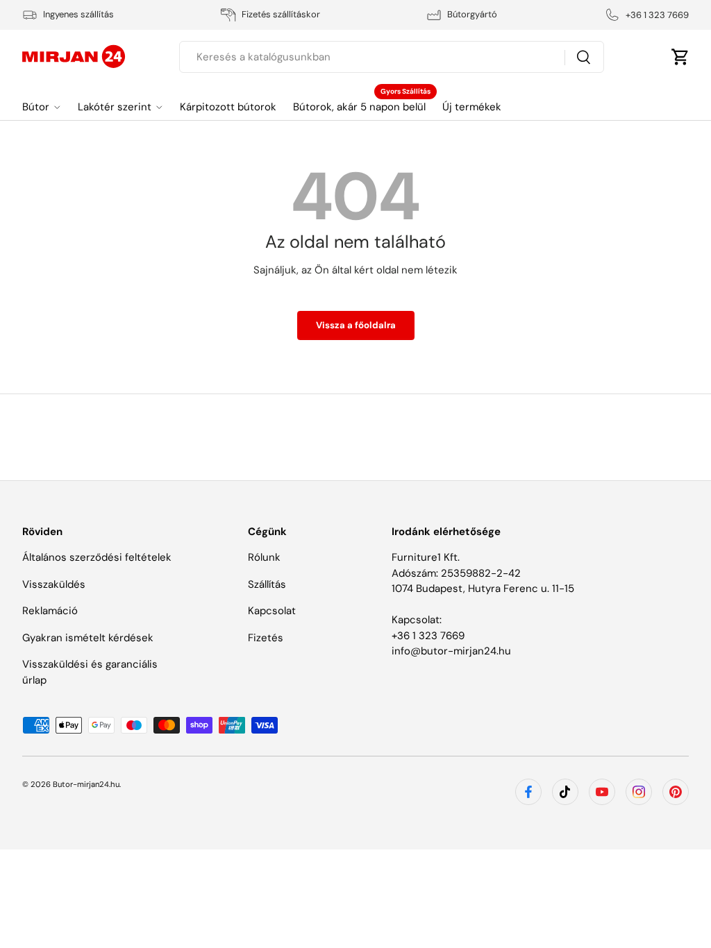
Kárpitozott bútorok (228, 107)
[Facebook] (528, 792)
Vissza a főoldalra (356, 325)
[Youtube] (602, 792)
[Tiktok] (565, 792)
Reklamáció (50, 611)
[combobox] (391, 57)
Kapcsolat (272, 611)
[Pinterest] (675, 792)
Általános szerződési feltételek (97, 557)
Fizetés (265, 638)
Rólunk (264, 557)
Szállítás (267, 584)
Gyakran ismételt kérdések (87, 638)
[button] (680, 57)
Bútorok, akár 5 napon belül (359, 107)
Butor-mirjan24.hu (86, 784)
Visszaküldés (53, 584)
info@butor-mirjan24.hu (451, 651)
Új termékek (471, 107)
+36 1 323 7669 (428, 636)
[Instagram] (639, 792)
